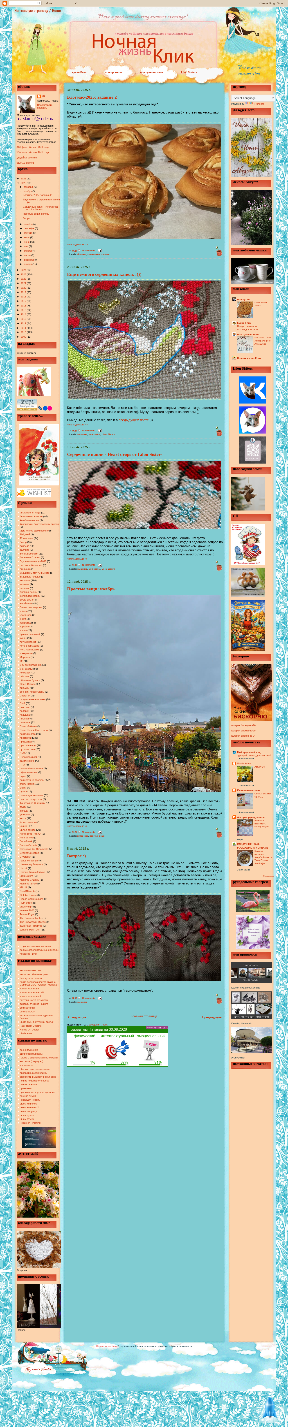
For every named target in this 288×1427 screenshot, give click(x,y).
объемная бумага (30, 680)
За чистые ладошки (31, 607)
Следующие (77, 1017)
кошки (23, 630)
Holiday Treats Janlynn (32, 872)
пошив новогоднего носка (34, 1080)
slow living (25, 906)
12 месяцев (26, 538)
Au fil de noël (27, 837)
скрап (23, 776)
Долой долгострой (30, 595)
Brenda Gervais (28, 845)
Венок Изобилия (29, 553)
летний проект (28, 641)
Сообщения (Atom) (97, 1024)
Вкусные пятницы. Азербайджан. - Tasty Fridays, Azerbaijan (263, 857)
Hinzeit (23, 868)
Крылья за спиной (30, 634)
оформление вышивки (32, 699)
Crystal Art (25, 856)
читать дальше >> (77, 244)
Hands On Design (29, 1029)
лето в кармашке (29, 645)
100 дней (25, 534)
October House (28, 895)
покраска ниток (28, 953)
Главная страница (144, 1016)
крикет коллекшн (29, 988)
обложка (24, 676)
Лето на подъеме (29, 649)
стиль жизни (27, 783)
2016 (24, 305)
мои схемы (26, 668)
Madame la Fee (28, 883)
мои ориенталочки (30, 665)
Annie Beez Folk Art (30, 833)
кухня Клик (79, 72)
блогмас (24, 546)
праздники (26, 737)
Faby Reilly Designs (31, 1025)
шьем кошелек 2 (29, 1107)
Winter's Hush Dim (30, 929)
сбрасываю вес (29, 772)
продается (26, 741)
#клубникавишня (29, 520)
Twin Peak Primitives (31, 925)
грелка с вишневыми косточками (39, 1057)
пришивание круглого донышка (37, 1092)
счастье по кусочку (31, 799)
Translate (259, 103)
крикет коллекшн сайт (32, 992)
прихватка (26, 1088)
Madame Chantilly (29, 879)
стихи (23, 787)
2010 (24, 332)
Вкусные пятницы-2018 (33, 561)
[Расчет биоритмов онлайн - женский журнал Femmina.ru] (117, 1065)
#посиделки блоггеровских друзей (39, 524)
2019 (24, 292)
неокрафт (25, 672)
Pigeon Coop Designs (31, 899)
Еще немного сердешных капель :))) (104, 274)
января (28, 264)
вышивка (25, 580)
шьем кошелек (28, 1103)
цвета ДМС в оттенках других (37, 1022)
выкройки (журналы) (31, 1053)
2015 (24, 310)
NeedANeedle (27, 891)
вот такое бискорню (31, 565)
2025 (24, 183)
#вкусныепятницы (30, 512)
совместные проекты (32, 780)
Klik (43, 96)
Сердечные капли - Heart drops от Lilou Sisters (40, 208)
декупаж (24, 588)
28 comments (88, 250)
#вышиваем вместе (31, 516)
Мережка (25, 657)
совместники (27, 1007)
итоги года (26, 615)
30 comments (88, 430)
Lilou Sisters (189, 72)
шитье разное (28, 829)
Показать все (268, 876)
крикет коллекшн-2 (30, 996)
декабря (29, 187)
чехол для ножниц (30, 1099)
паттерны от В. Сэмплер (34, 1000)
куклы (23, 638)
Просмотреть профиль (44, 106)
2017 (24, 301)
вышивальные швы (31, 970)
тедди (23, 806)
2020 (24, 287)
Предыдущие (212, 1017)
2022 (24, 278)
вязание (24, 584)
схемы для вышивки (31, 795)
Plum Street (26, 902)
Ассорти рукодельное (251, 817)
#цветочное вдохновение (34, 530)
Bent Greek (26, 841)
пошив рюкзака (28, 1084)
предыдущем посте (134, 420)
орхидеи (24, 688)
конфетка (25, 622)
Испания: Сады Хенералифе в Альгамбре (262, 340)
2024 (24, 270)
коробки (24, 626)
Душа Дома (26, 599)
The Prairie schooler (31, 918)
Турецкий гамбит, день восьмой (254, 755)
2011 (24, 328)
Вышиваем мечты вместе (35, 572)
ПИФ (22, 703)
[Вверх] (270, 1409)
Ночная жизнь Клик (249, 358)
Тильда (24, 810)
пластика (25, 707)
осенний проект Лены (32, 691)
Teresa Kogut (27, 914)
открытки (25, 695)
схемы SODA (27, 1011)
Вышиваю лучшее (30, 576)
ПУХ (22, 753)
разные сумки (28, 1096)
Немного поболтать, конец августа (262, 823)
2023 (24, 274)
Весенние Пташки (30, 557)
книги (23, 618)
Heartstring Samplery (31, 864)
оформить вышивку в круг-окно (38, 1076)
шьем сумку (27, 1119)
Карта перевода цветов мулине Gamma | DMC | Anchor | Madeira (38, 983)
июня (27, 242)
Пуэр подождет (28, 757)
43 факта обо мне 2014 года (33, 152)
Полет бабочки (28, 726)
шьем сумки (27, 1115)
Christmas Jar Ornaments (34, 849)
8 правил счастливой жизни (35, 946)
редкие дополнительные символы (39, 950)
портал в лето (28, 734)
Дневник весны (28, 592)
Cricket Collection (29, 853)
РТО (22, 764)
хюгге (23, 818)
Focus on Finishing (30, 1122)
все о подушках (29, 1050)
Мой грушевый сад (249, 752)
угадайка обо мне (27, 157)
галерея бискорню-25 (243, 730)
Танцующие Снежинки (32, 803)
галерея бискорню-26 (243, 725)
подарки (24, 711)
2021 (24, 283)
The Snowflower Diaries (33, 922)
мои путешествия (151, 72)
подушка (25, 714)
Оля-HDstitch (27, 684)
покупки (24, 718)
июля (27, 237)
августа (28, 233)
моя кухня (243, 299)
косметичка (26, 1065)
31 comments (88, 998)
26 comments (88, 832)
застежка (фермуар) (31, 1061)
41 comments (88, 565)
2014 (24, 314)
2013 (24, 319)
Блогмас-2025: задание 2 (37, 195)
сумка (23, 791)
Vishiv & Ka (244, 763)
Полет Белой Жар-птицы (34, 730)
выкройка (25, 569)
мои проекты (113, 72)
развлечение (27, 760)
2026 (24, 178)
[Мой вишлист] (34, 496)
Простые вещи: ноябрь (36, 213)
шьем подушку (28, 1111)
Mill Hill (23, 887)
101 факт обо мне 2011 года (33, 147)
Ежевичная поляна (248, 790)
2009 (24, 336)
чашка (23, 826)
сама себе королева (31, 768)
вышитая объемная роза (34, 974)
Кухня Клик (244, 323)
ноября (28, 191)
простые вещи (28, 745)
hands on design (29, 860)
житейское (26, 603)
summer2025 (27, 910)
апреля (28, 250)
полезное (25, 722)
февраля (29, 259)
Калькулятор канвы (31, 978)
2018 (24, 296)
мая (26, 246)
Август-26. (260, 767)
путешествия (27, 749)
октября (28, 224)
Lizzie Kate (26, 1033)
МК (21, 661)
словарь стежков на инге (34, 1003)
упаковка (25, 814)
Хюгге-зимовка (28, 822)
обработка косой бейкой (33, 1073)
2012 (24, 323)
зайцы (23, 611)
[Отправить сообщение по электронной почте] (99, 250)
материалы (26, 653)
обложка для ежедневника (35, 1069)
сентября (29, 228)
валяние (24, 549)
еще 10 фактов (25, 162)
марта (27, 255)
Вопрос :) (28, 218)
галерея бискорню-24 (243, 735)
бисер (23, 542)
